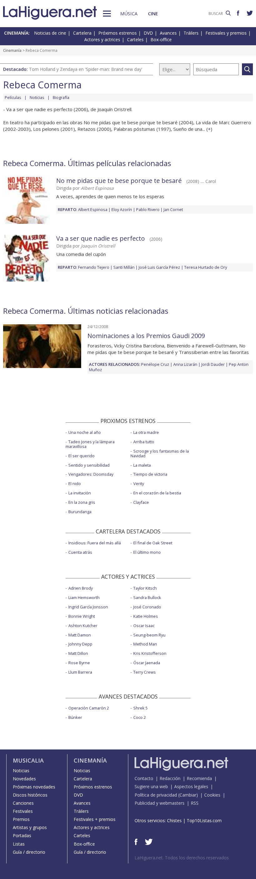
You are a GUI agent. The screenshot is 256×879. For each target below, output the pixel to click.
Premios (21, 819)
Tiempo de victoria (150, 474)
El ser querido (81, 456)
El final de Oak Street (152, 543)
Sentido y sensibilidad (89, 465)
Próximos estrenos (117, 33)
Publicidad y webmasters (160, 803)
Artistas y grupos (30, 827)
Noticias (37, 97)
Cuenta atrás (80, 552)
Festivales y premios (226, 33)
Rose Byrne (79, 662)
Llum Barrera (80, 672)
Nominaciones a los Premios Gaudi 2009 (146, 335)
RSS (195, 803)
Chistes (174, 820)
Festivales (23, 811)
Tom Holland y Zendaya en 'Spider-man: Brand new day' (85, 69)
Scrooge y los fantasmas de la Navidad (159, 453)
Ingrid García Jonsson (88, 607)
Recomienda (199, 778)
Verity (138, 483)
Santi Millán (124, 267)
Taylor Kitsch (145, 588)
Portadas (22, 835)
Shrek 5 (140, 708)
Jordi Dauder (213, 364)
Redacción (170, 778)
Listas (19, 844)
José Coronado (147, 607)
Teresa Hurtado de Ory (205, 267)
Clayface (141, 502)
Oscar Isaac (144, 625)
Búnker (75, 717)
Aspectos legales (191, 786)
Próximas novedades (34, 787)
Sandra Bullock (147, 597)
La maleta (142, 465)
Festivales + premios (95, 819)
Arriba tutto (143, 441)
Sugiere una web (151, 786)
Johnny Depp (80, 644)
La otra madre (146, 432)
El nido (74, 483)
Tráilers (191, 33)
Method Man (145, 644)
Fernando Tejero (93, 267)
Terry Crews (144, 672)
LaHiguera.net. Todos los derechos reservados (182, 858)
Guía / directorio (29, 852)
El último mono (147, 552)
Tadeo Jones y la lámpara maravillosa (90, 444)
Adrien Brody (80, 588)
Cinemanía (12, 50)
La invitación (79, 493)
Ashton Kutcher (82, 625)
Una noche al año (84, 432)
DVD (148, 33)
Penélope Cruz (155, 364)
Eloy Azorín (121, 209)
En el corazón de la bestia (157, 493)
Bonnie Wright (81, 616)
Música (128, 13)
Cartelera (82, 33)
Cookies (212, 795)
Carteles (135, 39)
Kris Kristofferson (149, 653)
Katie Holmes (145, 616)
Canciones (23, 803)
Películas (13, 97)
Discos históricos (30, 795)
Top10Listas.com (204, 820)
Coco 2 (139, 717)
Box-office (161, 39)
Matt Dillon (78, 653)
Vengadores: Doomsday (90, 474)
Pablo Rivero (148, 209)
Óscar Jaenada (146, 662)
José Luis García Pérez (159, 267)
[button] (107, 14)
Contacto (144, 778)
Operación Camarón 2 (88, 708)
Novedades (24, 779)
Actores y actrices (102, 39)
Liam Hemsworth (84, 597)
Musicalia (28, 760)
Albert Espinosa (92, 209)
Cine (153, 13)
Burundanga (79, 511)
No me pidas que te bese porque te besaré (119, 180)
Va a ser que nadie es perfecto (100, 238)
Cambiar (188, 795)
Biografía (61, 97)
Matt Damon (79, 635)
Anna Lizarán (185, 364)
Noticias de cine (50, 33)
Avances (168, 33)
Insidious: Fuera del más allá (94, 543)
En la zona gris (81, 502)
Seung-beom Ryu (149, 635)
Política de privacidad (156, 795)
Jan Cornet (173, 209)
